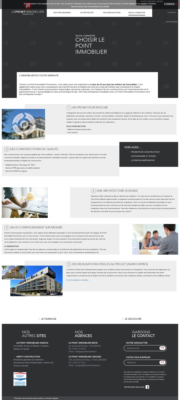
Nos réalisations (112, 13)
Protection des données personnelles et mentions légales (36, 398)
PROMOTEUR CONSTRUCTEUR (145, 152)
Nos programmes (62, 13)
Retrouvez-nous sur (134, 387)
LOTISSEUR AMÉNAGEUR (142, 160)
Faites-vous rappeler (138, 357)
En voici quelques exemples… (78, 280)
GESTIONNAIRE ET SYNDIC (143, 156)
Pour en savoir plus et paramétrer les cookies (90, 6)
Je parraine (48, 319)
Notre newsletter (137, 343)
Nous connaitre (136, 13)
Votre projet (87, 13)
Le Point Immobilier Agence (31, 346)
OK (162, 348)
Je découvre (133, 319)
